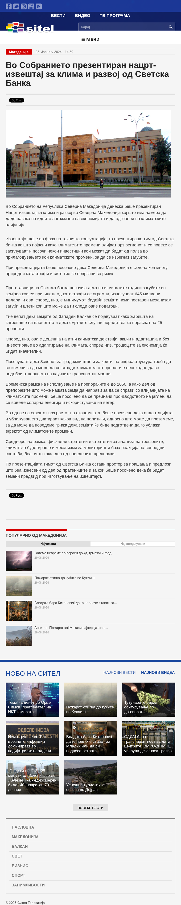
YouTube (31, 6)
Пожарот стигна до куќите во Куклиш (64, 578)
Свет (17, 856)
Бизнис (20, 866)
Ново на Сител (33, 673)
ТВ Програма (115, 15)
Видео (82, 15)
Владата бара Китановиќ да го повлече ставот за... (75, 603)
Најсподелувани (133, 543)
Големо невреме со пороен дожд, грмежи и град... (74, 553)
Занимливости (28, 885)
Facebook (9, 6)
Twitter (16, 6)
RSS (39, 6)
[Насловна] (29, 32)
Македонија (25, 837)
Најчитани (48, 543)
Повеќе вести (90, 808)
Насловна (23, 827)
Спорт (18, 875)
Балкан (20, 847)
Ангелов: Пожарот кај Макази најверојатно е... (71, 628)
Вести (58, 15)
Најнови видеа (158, 673)
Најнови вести (119, 673)
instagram (24, 6)
